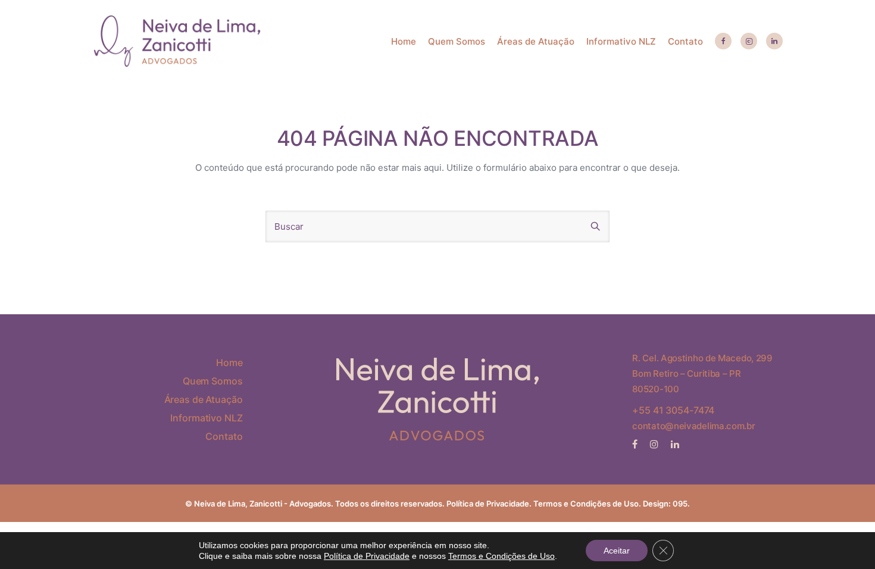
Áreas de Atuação (535, 41)
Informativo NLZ (621, 41)
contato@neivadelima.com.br (693, 426)
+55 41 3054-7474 (673, 410)
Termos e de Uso (586, 503)
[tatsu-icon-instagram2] (748, 42)
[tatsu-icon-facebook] (723, 42)
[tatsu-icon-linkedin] (774, 42)
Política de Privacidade (487, 503)
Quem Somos (456, 41)
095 (680, 503)
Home (403, 41)
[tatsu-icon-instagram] (656, 444)
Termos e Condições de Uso (501, 556)
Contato (685, 41)
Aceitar (617, 550)
